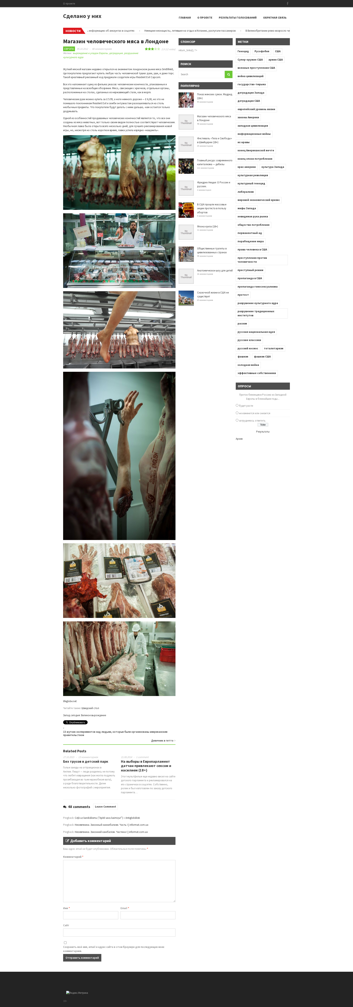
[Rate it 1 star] (146, 48)
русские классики (249, 340)
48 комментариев (102, 49)
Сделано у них (82, 16)
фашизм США (262, 356)
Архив (239, 438)
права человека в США (252, 249)
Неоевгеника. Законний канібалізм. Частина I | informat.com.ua (111, 832)
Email (125, 908)
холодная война (248, 365)
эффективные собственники (257, 373)
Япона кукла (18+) (207, 226)
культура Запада (272, 167)
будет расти (246, 405)
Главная (185, 17)
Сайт (66, 925)
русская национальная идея (256, 332)
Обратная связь (275, 17)
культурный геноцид (251, 183)
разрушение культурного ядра (258, 303)
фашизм (243, 356)
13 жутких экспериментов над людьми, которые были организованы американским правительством (115, 733)
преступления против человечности (252, 260)
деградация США (249, 101)
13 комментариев (88, 757)
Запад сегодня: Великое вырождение (84, 715)
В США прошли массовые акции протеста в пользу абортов (211, 208)
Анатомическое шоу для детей (215, 270)
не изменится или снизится (254, 413)
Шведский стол (90, 708)
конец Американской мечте (256, 150)
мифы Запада (247, 208)
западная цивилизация (253, 125)
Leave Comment (105, 806)
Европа (69, 49)
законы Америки (248, 117)
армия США (275, 59)
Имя (66, 908)
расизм (242, 323)
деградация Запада (251, 92)
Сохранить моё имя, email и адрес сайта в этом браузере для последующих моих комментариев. (113, 949)
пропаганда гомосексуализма (258, 286)
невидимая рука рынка (253, 216)
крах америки (247, 167)
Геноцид (243, 51)
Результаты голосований (238, 17)
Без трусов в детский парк (85, 761)
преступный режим (250, 270)
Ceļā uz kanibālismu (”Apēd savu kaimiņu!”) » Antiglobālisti (107, 818)
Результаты (263, 431)
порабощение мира (251, 241)
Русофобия (262, 51)
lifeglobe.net (70, 701)
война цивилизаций (251, 76)
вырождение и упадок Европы (90, 53)
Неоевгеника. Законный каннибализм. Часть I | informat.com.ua (111, 825)
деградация (116, 53)
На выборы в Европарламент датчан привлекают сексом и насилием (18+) (146, 765)
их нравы (244, 142)
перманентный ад (250, 233)
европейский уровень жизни (256, 109)
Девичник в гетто (162, 740)
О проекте (69, 3)
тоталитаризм (273, 348)
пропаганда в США (250, 278)
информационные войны (254, 134)
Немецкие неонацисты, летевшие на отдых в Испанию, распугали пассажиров (161, 30)
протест (243, 295)
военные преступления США (256, 68)
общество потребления (253, 225)
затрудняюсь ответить (252, 420)
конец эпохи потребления (255, 158)
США (277, 51)
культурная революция (253, 175)
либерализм (246, 192)
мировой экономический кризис (259, 200)
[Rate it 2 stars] (149, 48)
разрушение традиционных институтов (256, 313)
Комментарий (73, 857)
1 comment (142, 757)
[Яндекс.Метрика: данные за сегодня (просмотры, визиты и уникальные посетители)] (77, 993)
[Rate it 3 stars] (152, 48)
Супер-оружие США (250, 59)
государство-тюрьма (252, 84)
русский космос (248, 348)
